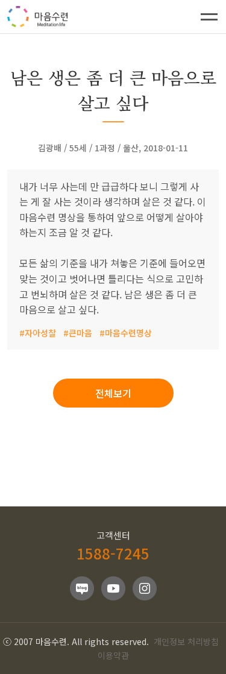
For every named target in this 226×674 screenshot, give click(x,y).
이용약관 (113, 655)
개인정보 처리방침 (186, 641)
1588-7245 (113, 553)
